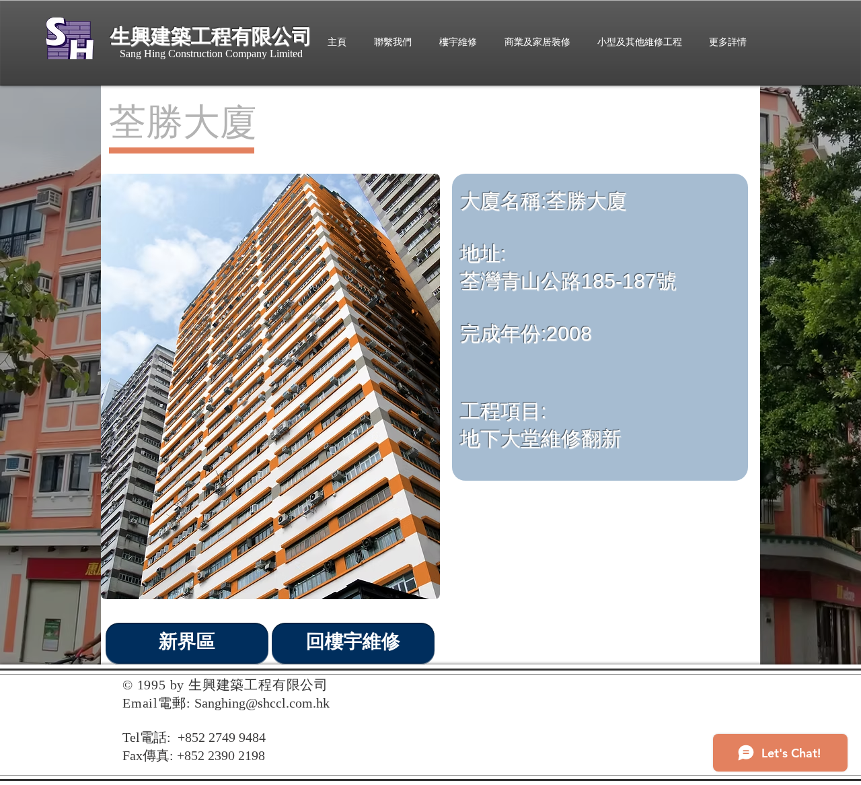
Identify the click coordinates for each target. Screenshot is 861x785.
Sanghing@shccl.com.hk (262, 702)
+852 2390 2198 (221, 755)
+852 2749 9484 (222, 737)
